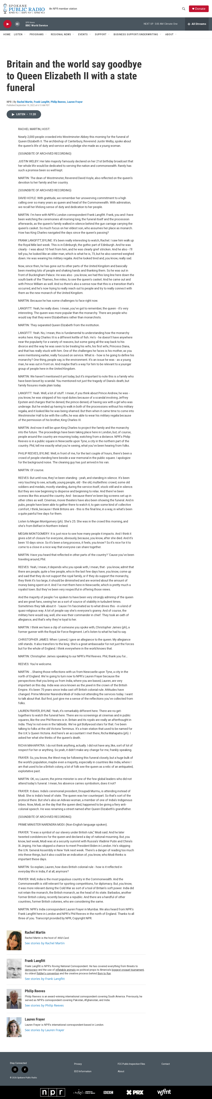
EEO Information (82, 1071)
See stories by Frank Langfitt (45, 979)
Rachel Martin (24, 101)
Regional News (61, 34)
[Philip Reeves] (14, 999)
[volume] (17, 24)
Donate (200, 8)
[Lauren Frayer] (14, 1027)
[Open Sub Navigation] (25, 34)
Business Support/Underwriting (136, 34)
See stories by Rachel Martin (45, 943)
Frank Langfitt (41, 101)
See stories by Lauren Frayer (44, 1030)
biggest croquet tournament (128, 969)
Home (7, 34)
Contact (165, 1064)
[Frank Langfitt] (14, 969)
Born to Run (104, 973)
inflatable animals (65, 969)
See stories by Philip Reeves (44, 1005)
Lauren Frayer (75, 101)
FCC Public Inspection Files (131, 1064)
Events (83, 34)
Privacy (78, 1064)
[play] (7, 24)
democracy (31, 969)
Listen (18, 34)
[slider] (22, 24)
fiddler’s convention (48, 973)
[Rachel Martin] (14, 940)
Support (100, 34)
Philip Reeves (58, 101)
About (169, 34)
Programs (37, 34)
